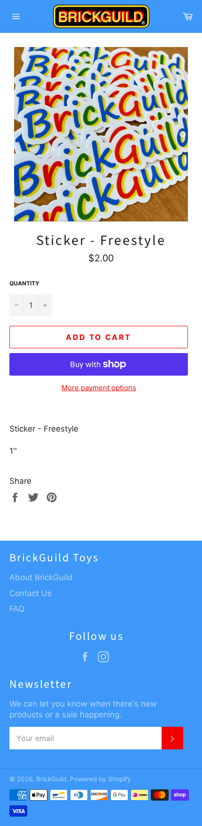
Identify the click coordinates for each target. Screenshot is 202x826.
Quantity (24, 283)
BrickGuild (51, 779)
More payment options (99, 387)
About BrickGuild (41, 577)
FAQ (16, 609)
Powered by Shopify (100, 779)
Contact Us (30, 593)
